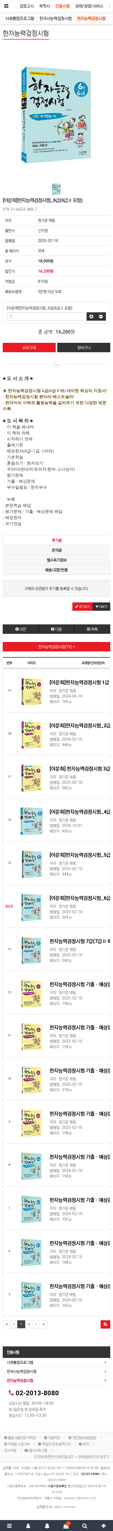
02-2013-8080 (37, 1393)
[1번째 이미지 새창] (56, 188)
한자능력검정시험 (91, 18)
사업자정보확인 (57, 1486)
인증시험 (62, 6)
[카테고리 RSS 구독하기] (105, 1324)
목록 (94, 629)
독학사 (44, 6)
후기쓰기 (84, 606)
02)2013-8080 (90, 1474)
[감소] (101, 316)
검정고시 (26, 6)
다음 (58, 629)
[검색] (84, 1525)
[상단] (103, 1525)
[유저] (28, 1525)
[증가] (91, 316)
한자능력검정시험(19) (55, 646)
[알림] (47, 1525)
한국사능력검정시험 (55, 18)
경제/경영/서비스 (89, 6)
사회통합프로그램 (19, 18)
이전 (22, 629)
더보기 (102, 606)
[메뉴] (9, 1525)
